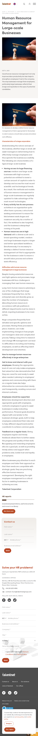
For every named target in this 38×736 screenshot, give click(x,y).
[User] (29, 4)
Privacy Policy (21, 654)
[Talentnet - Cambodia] (15, 4)
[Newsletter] (32, 734)
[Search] (24, 4)
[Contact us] (28, 734)
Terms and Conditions (21, 700)
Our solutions (25, 681)
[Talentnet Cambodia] (6, 4)
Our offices (19, 686)
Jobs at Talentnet (7, 686)
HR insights (11, 11)
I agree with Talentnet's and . (16, 653)
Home (3, 11)
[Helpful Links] (36, 734)
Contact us (5, 681)
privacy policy (19, 717)
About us (15, 681)
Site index (5, 703)
